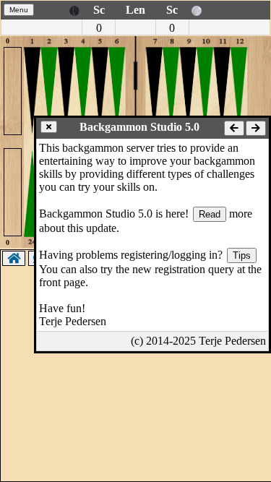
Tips (242, 255)
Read (209, 214)
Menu (18, 10)
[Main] (13, 258)
